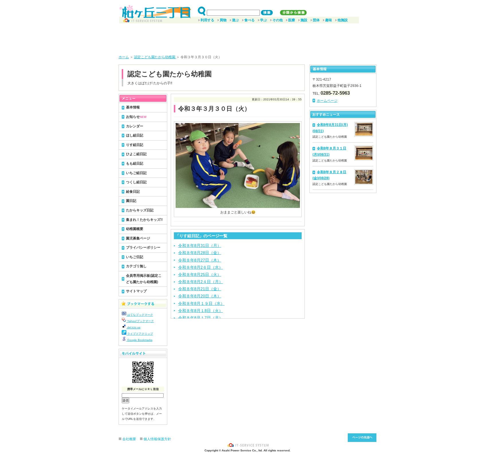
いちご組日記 (136, 173)
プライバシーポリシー (143, 247)
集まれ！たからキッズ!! (144, 220)
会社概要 (129, 439)
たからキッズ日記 (140, 210)
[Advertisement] (247, 37)
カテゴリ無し (136, 266)
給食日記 (133, 192)
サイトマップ (136, 291)
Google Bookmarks (139, 340)
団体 (316, 20)
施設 (303, 20)
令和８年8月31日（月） (199, 245)
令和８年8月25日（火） (199, 274)
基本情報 (133, 107)
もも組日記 (134, 163)
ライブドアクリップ (139, 333)
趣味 (328, 20)
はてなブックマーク (139, 314)
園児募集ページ (138, 238)
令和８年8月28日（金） (199, 252)
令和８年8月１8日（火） (200, 310)
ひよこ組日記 (136, 154)
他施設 (342, 20)
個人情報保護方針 (157, 439)
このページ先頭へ (362, 437)
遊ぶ (235, 20)
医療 (291, 20)
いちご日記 (134, 257)
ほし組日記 (134, 135)
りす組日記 (134, 145)
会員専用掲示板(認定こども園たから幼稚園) (144, 279)
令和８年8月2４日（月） (200, 281)
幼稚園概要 (134, 229)
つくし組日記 (136, 182)
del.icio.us (133, 327)
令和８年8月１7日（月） (200, 317)
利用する (207, 20)
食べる (249, 20)
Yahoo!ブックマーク (140, 321)
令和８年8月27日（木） (199, 260)
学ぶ (263, 20)
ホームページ (327, 101)
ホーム (124, 57)
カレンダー (134, 126)
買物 (223, 20)
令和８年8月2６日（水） (200, 267)
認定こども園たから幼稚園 (155, 57)
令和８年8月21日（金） (199, 289)
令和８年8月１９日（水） (201, 303)
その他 (277, 20)
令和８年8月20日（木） (199, 296)
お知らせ (136, 117)
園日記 (131, 201)
